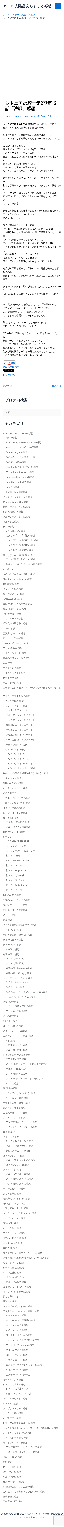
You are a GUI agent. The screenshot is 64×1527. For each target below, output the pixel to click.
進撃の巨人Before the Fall (19, 968)
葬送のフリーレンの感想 (15, 1113)
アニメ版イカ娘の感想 (17, 1049)
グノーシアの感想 (12, 944)
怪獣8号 (7, 1462)
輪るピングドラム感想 (14, 1263)
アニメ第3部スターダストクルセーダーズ (26, 1063)
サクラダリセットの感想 (15, 1398)
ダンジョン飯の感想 (13, 589)
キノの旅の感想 (11, 1016)
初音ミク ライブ (14, 890)
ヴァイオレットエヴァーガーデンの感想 (23, 1253)
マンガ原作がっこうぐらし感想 (21, 1122)
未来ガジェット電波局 (17, 744)
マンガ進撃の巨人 (15, 958)
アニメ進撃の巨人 (15, 963)
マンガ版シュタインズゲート (20, 720)
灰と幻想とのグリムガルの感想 (18, 1486)
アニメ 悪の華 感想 (12, 648)
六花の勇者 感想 (11, 949)
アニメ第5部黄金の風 (16, 1073)
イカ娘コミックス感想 (17, 1044)
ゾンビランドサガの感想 (15, 1408)
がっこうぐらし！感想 (14, 1118)
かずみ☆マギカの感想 (17, 1369)
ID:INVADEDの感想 (12, 598)
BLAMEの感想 (10, 1088)
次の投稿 (58, 386)
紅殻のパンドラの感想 (14, 831)
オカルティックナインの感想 (17, 1433)
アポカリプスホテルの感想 (16, 696)
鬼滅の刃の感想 (11, 1223)
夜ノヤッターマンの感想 (15, 813)
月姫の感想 (11, 437)
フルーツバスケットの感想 (16, 516)
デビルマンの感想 (12, 929)
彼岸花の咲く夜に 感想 (14, 608)
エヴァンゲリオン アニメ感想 (21, 768)
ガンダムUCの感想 (12, 1243)
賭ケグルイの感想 (12, 1169)
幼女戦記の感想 (11, 1002)
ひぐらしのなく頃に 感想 (15, 501)
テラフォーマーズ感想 (14, 1233)
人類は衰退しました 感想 (15, 1208)
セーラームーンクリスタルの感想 (19, 1213)
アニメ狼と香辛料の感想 (18, 826)
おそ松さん (8, 569)
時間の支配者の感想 (13, 783)
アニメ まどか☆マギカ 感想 (20, 1345)
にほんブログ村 (11, 367)
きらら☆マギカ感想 (16, 1315)
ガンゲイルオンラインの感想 (20, 997)
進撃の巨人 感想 (11, 954)
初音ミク (7, 836)
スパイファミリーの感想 (15, 905)
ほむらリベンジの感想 (17, 1355)
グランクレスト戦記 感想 (15, 1098)
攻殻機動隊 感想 (11, 584)
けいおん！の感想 (12, 1471)
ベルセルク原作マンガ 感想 (19, 1146)
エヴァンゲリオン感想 (14, 749)
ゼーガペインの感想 (13, 1379)
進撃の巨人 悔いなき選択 (18, 973)
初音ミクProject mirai (16, 885)
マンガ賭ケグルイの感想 (18, 1183)
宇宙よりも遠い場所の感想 (16, 1103)
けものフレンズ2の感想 (18, 1165)
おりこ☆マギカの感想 (17, 1325)
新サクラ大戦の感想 (13, 638)
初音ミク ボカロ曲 (15, 875)
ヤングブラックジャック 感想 (18, 497)
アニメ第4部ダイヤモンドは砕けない (24, 1078)
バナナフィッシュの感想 (15, 788)
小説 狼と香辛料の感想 (17, 822)
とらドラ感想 (9, 915)
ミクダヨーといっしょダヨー (20, 850)
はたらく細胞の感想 (13, 1026)
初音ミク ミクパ (14, 865)
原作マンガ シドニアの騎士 (19, 1393)
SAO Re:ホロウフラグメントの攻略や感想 (27, 992)
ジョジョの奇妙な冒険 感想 (16, 1054)
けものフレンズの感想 (14, 1155)
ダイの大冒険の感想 (13, 939)
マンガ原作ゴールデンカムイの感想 (24, 1447)
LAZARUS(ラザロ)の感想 (15, 643)
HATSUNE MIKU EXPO (17, 860)
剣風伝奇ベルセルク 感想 (18, 1151)
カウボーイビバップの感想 (16, 798)
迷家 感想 (8, 920)
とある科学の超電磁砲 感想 (19, 550)
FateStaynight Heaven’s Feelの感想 (23, 442)
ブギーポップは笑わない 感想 (18, 1306)
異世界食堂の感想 (12, 1193)
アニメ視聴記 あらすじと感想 (27, 6)
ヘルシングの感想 (12, 1476)
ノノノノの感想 (11, 1083)
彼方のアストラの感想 (14, 594)
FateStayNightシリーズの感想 (18, 433)
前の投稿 (6, 386)
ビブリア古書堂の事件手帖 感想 (19, 1423)
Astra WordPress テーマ (32, 1517)
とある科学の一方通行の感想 (20, 535)
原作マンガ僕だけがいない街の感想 (24, 564)
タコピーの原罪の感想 (14, 808)
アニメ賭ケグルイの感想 (18, 1174)
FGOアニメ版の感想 (16, 462)
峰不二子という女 (15, 1276)
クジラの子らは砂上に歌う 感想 (19, 1093)
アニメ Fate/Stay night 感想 (20, 472)
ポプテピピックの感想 (14, 1188)
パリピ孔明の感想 (12, 1228)
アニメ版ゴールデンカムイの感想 (22, 1452)
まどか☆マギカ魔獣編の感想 (20, 1320)
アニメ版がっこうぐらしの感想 (21, 1127)
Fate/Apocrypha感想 (16, 452)
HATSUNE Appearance (17, 840)
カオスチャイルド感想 (14, 673)
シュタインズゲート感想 (15, 706)
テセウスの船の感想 (13, 1413)
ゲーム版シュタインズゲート (20, 739)
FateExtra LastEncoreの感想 (20, 477)
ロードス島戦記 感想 (13, 1267)
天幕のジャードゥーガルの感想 (18, 1035)
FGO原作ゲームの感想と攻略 (20, 457)
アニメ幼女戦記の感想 (17, 1011)
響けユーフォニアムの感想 (16, 506)
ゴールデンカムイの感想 (15, 1443)
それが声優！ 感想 (12, 613)
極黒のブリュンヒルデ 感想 (16, 658)
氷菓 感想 (8, 663)
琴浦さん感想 (9, 1301)
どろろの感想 (9, 793)
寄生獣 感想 (9, 1132)
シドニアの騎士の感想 (14, 1384)
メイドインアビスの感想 (15, 1030)
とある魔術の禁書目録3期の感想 (22, 540)
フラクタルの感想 (12, 668)
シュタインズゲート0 (16, 710)
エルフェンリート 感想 (14, 653)
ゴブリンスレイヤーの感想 (16, 1291)
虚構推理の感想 (11, 1496)
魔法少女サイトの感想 (14, 633)
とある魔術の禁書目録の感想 (20, 545)
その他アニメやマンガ (14, 1203)
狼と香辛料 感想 (11, 818)
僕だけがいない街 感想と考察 (18, 555)
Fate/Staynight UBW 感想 (19, 482)
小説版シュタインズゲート (19, 729)
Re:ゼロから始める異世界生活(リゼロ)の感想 (25, 773)
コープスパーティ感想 (14, 1218)
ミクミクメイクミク (16, 845)
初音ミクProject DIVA (16, 870)
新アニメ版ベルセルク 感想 (19, 1141)
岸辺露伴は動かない (16, 1068)
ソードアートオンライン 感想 (18, 978)
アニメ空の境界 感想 (13, 701)
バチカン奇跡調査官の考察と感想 (19, 924)
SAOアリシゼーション (17, 982)
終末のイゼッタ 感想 (13, 1481)
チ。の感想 (8, 526)
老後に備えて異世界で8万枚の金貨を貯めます (26, 1258)
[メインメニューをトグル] (58, 6)
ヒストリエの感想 (12, 1467)
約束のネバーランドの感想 (16, 900)
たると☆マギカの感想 (17, 1330)
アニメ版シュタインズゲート (20, 715)
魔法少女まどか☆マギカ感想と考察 (21, 1311)
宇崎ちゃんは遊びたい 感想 (16, 803)
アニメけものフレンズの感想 (20, 1160)
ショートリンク (11, 374)
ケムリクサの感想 (12, 683)
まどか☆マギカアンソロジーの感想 (24, 1364)
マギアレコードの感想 (17, 1360)
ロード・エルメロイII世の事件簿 (22, 447)
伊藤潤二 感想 (10, 1021)
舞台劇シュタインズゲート (19, 725)
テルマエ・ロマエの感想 (15, 492)
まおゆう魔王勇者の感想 (15, 910)
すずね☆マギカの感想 (17, 1350)
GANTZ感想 (9, 628)
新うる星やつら (11, 1296)
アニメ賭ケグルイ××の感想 (19, 1178)
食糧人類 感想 (10, 1248)
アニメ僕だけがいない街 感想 (21, 559)
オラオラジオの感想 (16, 1058)
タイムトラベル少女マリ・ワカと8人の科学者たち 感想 (30, 1428)
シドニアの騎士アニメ (17, 1388)
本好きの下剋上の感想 (14, 1108)
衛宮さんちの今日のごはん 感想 (22, 467)
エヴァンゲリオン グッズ (18, 758)
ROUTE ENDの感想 (12, 1457)
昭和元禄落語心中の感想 (15, 623)
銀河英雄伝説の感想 (13, 511)
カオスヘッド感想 (12, 778)
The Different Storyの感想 (19, 1335)
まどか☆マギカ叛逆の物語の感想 (22, 1340)
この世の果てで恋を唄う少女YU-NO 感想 (24, 1491)
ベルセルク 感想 (11, 1137)
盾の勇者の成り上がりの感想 (17, 934)
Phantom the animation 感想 (17, 579)
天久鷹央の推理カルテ (14, 1501)
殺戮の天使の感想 (12, 895)
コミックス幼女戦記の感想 (19, 1006)
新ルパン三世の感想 (16, 1281)
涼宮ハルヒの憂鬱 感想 (14, 1238)
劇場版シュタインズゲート (19, 734)
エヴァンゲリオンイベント (19, 763)
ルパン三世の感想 (12, 1272)
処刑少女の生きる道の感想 (16, 1198)
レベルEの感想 (10, 1403)
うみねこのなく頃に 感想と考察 (19, 574)
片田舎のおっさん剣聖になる (17, 603)
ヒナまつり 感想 (11, 678)
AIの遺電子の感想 (12, 1418)
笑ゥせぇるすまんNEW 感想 (17, 1286)
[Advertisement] (32, 53)
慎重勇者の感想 (11, 521)
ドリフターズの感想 (13, 618)
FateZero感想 (12, 487)
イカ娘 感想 (9, 1040)
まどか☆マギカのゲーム (18, 1374)
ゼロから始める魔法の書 (15, 1438)
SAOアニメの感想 (15, 987)
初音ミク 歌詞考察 (15, 880)
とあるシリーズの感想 (14, 531)
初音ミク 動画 (13, 855)
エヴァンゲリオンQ (15, 753)
